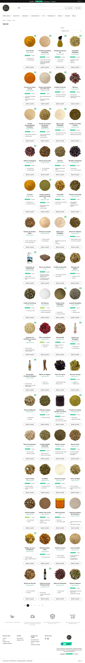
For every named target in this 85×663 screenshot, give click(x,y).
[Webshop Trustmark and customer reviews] (69, 645)
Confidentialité (29, 660)
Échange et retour (6, 641)
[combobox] (40, 7)
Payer (4, 640)
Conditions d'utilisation (7, 643)
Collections (9, 20)
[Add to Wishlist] (25, 36)
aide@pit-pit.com (20, 640)
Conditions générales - (21, 660)
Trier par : (62, 27)
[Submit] (19, 7)
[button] (78, 8)
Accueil (4, 20)
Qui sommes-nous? (35, 639)
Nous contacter (20, 638)
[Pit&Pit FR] (6, 8)
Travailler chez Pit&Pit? (35, 644)
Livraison (4, 638)
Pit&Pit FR (14, 660)
